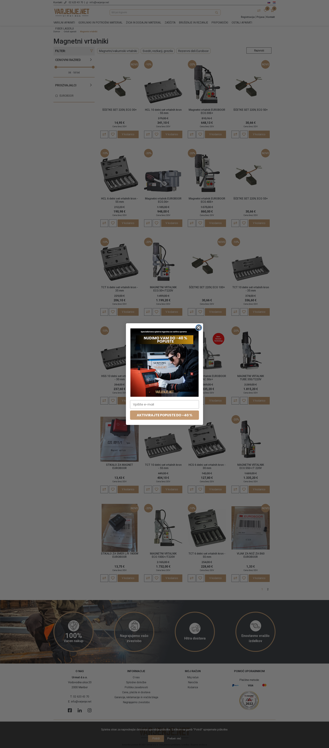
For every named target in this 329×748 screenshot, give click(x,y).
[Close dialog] (199, 328)
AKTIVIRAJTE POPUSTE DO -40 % (164, 415)
